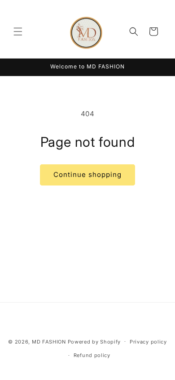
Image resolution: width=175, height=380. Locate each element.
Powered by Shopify (94, 341)
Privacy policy (148, 342)
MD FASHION (49, 341)
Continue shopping (87, 174)
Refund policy (92, 355)
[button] (18, 31)
